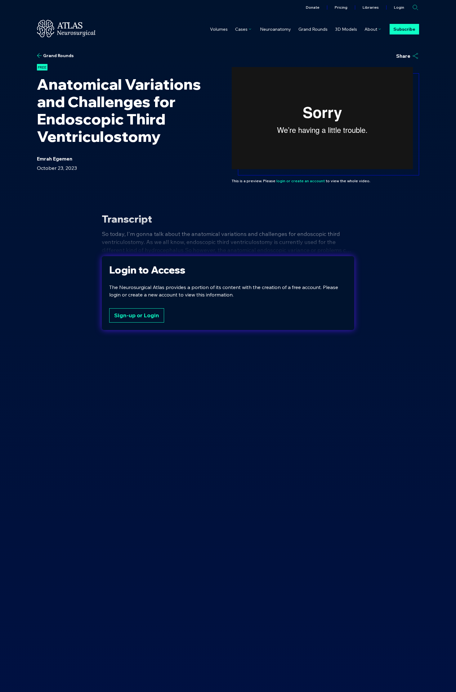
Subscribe (404, 29)
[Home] (66, 28)
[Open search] (415, 7)
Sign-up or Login (136, 315)
